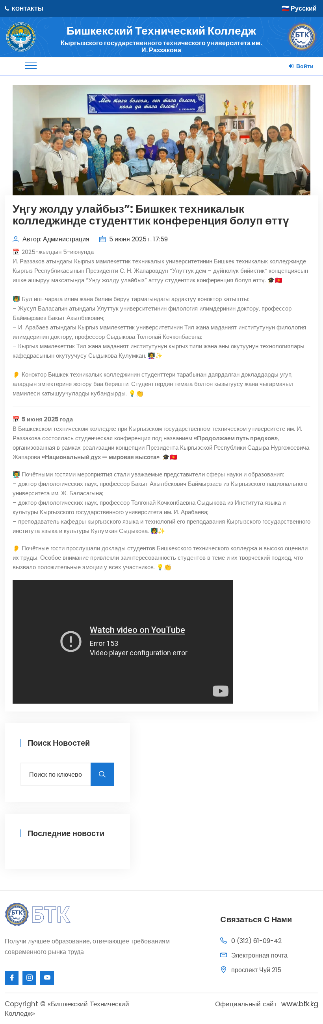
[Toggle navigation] (30, 65)
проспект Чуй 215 (256, 969)
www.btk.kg (299, 1004)
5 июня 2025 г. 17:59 (138, 239)
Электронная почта (259, 955)
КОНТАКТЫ (27, 9)
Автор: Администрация (55, 239)
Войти (304, 66)
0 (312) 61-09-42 (256, 940)
